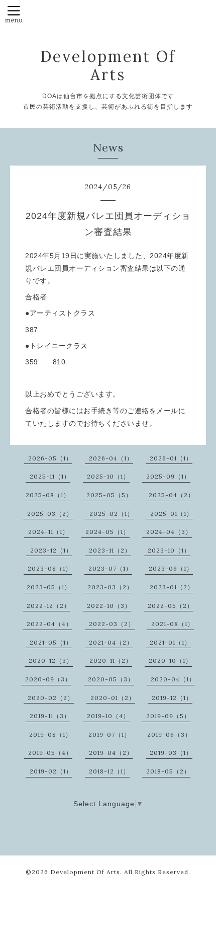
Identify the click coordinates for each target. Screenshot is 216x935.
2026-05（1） (50, 458)
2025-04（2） (171, 495)
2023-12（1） (51, 550)
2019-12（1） (172, 698)
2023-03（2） (110, 587)
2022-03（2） (112, 624)
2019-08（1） (50, 734)
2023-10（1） (169, 550)
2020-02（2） (51, 698)
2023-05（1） (49, 587)
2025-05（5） (109, 495)
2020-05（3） (111, 679)
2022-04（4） (49, 624)
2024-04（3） (169, 531)
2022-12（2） (48, 605)
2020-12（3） (51, 660)
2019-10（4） (108, 716)
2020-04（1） (173, 679)
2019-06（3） (169, 734)
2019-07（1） (109, 734)
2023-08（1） (50, 568)
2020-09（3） (48, 679)
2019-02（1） (51, 771)
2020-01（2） (112, 698)
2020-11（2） (110, 660)
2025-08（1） (48, 495)
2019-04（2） (111, 752)
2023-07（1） (110, 568)
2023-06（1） (171, 568)
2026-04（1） (111, 458)
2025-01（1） (171, 513)
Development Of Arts (108, 65)
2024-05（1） (107, 531)
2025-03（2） (50, 513)
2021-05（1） (51, 642)
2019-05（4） (50, 752)
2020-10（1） (170, 660)
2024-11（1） (48, 531)
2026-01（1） (171, 458)
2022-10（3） (109, 605)
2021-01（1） (170, 642)
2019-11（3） (50, 716)
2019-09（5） (168, 716)
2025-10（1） (108, 476)
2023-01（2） (172, 587)
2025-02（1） (111, 513)
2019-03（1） (171, 752)
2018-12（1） (109, 771)
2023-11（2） (110, 550)
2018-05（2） (168, 771)
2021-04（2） (111, 642)
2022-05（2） (170, 605)
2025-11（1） (50, 476)
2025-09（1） (168, 476)
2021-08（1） (172, 624)
